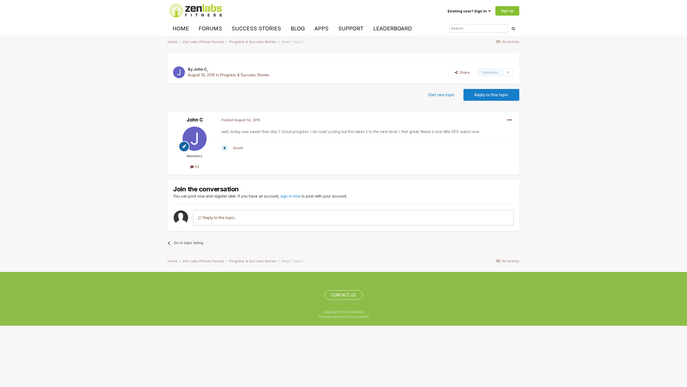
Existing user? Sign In (468, 11)
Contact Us (343, 295)
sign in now (290, 196)
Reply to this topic (491, 94)
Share (464, 72)
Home (181, 28)
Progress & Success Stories (244, 75)
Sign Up (507, 11)
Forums (210, 28)
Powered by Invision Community (343, 317)
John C (200, 69)
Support (351, 28)
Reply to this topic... (219, 217)
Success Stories (256, 28)
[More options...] (509, 120)
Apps (321, 28)
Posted (240, 120)
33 (196, 166)
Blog (298, 28)
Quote (238, 148)
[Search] (513, 28)
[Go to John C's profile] (179, 72)
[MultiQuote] (224, 148)
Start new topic (441, 94)
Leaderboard (392, 28)
